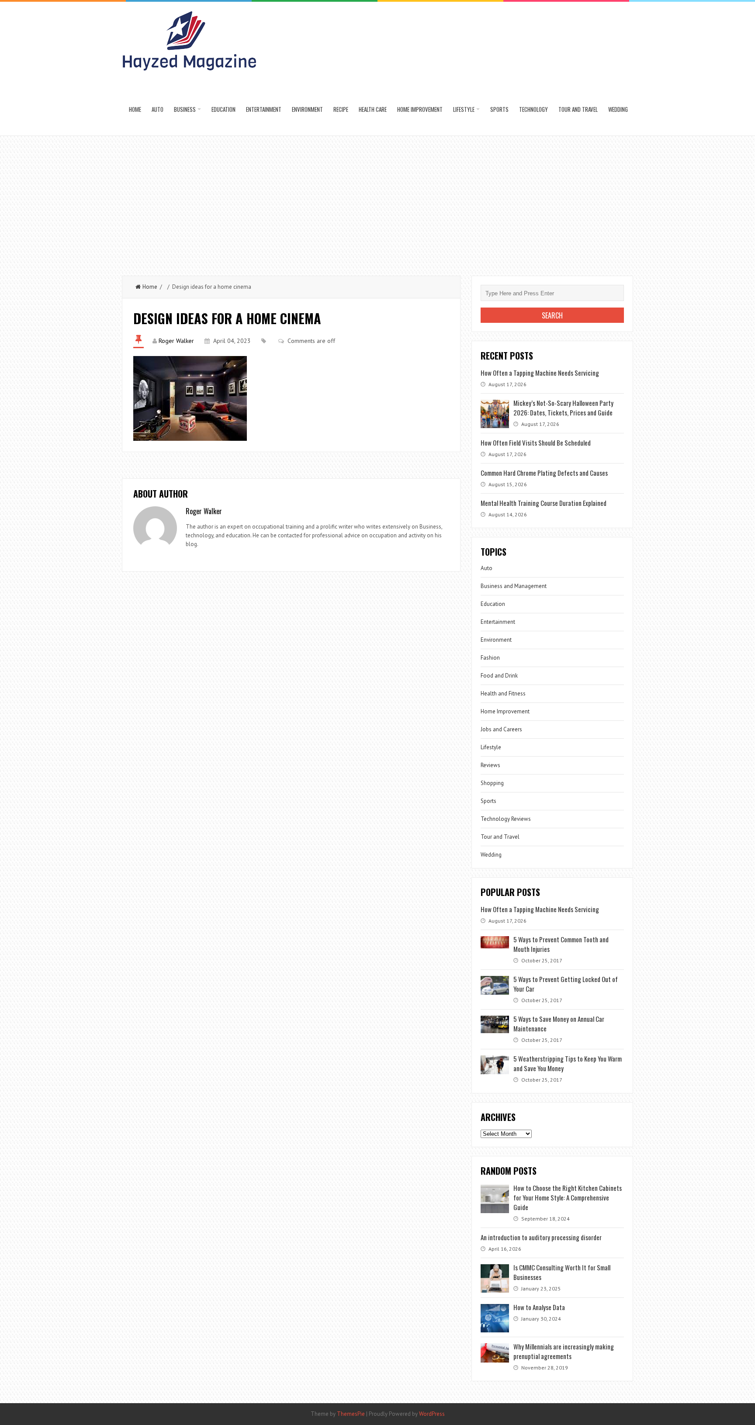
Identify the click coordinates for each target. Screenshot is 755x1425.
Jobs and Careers (501, 729)
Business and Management (514, 586)
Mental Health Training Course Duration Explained (543, 503)
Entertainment (263, 109)
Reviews (490, 765)
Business (185, 109)
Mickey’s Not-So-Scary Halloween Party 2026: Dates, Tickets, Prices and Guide (563, 407)
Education (223, 109)
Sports (499, 109)
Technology (533, 109)
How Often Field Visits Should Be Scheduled (536, 442)
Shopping (492, 783)
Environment (307, 109)
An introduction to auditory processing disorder (541, 1237)
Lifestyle (463, 109)
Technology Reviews (506, 819)
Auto (157, 109)
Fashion (490, 657)
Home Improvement (420, 109)
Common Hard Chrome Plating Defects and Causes (544, 472)
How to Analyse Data (539, 1307)
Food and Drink (499, 675)
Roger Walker (176, 341)
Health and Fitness (503, 693)
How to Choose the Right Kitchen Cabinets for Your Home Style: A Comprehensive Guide (567, 1197)
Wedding (618, 109)
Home (135, 109)
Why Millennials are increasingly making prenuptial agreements (563, 1351)
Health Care (373, 109)
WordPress (432, 1414)
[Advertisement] (377, 201)
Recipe (340, 109)
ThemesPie (351, 1414)
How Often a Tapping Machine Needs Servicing (540, 372)
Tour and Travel (578, 109)
